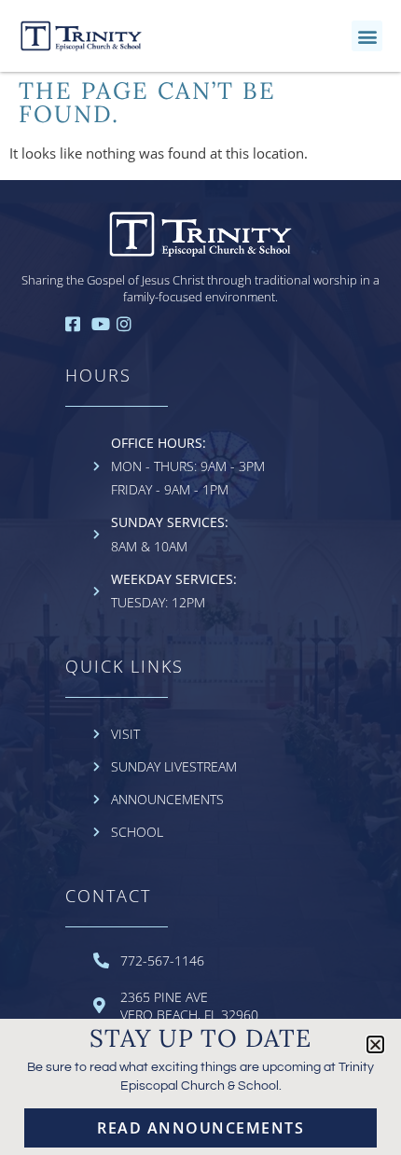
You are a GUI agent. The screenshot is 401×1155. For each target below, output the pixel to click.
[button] (367, 36)
